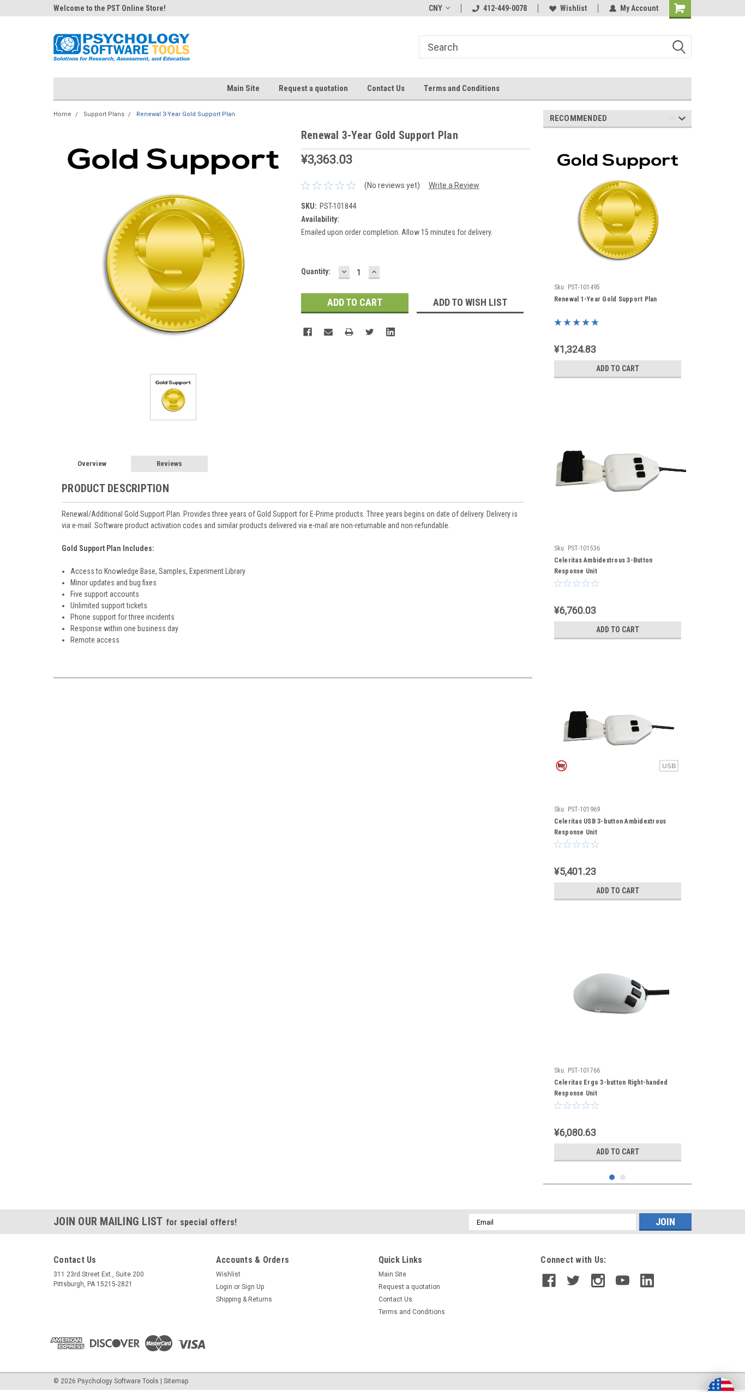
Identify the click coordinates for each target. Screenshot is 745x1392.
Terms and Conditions (462, 88)
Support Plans (103, 114)
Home (62, 114)
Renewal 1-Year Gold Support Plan (605, 299)
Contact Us (386, 88)
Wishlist (573, 8)
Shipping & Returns (244, 1299)
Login (224, 1287)
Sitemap (176, 1381)
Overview (91, 463)
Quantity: (316, 271)
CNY (435, 8)
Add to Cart (617, 368)
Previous (672, 120)
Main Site (243, 88)
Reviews (169, 463)
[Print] (349, 332)
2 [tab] (623, 1178)
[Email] (328, 332)
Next (682, 120)
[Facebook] (307, 332)
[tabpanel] (618, 260)
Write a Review (454, 185)
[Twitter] (369, 332)
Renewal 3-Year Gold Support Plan (185, 114)
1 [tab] (612, 1178)
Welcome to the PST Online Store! (109, 8)
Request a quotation (313, 88)
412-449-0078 (505, 8)
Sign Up (253, 1287)
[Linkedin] (390, 332)
